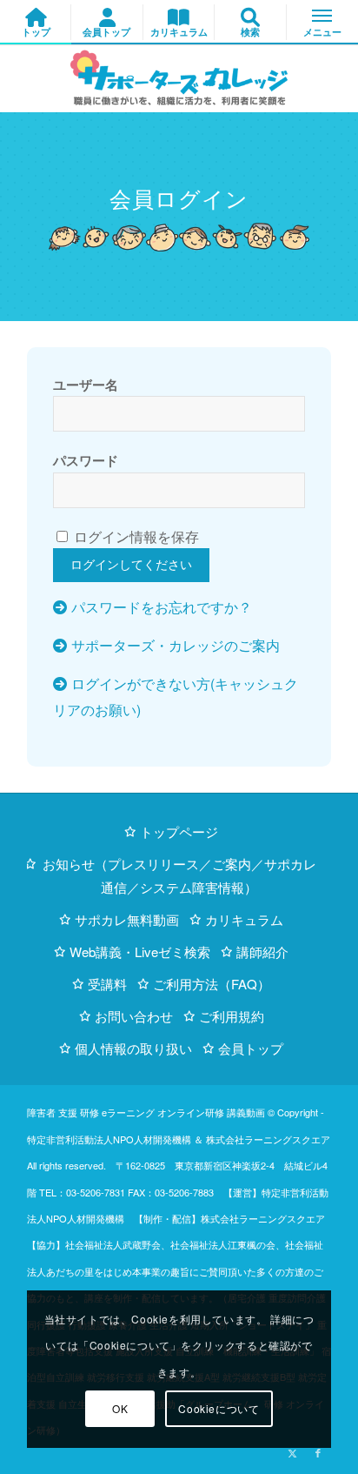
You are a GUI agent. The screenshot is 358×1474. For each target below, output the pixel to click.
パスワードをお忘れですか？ (161, 607)
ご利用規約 (231, 1016)
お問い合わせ (134, 1016)
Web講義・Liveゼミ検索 (140, 951)
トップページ (179, 831)
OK (120, 1408)
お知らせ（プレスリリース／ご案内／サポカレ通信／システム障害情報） (179, 875)
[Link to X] (292, 1452)
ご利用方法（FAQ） (211, 984)
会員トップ (250, 1048)
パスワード (85, 460)
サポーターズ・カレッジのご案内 (175, 645)
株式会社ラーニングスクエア (268, 1139)
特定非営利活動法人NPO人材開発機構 (109, 1139)
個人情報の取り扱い (133, 1048)
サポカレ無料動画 (127, 919)
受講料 (107, 984)
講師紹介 (262, 951)
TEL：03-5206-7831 (82, 1192)
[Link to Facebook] (318, 1452)
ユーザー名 (85, 384)
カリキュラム (244, 919)
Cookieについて (218, 1408)
